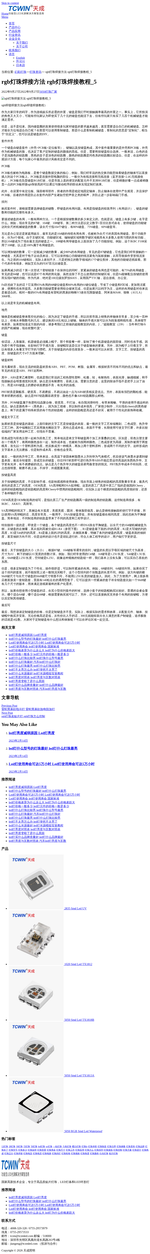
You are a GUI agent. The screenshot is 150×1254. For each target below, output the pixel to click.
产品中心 (14, 27)
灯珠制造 (102, 1146)
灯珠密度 (41, 1150)
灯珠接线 (108, 1150)
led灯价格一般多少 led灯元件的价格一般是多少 (39, 654)
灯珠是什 (136, 1150)
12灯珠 (4, 1146)
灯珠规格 (75, 1153)
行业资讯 (14, 34)
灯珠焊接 (18, 1153)
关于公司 (22, 46)
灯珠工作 (70, 1150)
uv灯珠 (49, 1146)
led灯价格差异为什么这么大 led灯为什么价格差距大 (42, 650)
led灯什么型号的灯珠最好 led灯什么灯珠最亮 (37, 638)
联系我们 (14, 50)
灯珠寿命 (51, 1150)
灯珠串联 (92, 1146)
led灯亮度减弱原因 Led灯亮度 (28, 635)
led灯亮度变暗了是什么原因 (26, 681)
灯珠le (84, 1146)
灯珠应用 (79, 1150)
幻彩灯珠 (20, 71)
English (20, 57)
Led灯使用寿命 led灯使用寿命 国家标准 (34, 646)
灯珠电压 (27, 1153)
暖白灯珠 (76, 1146)
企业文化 (14, 38)
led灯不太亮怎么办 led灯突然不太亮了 (33, 669)
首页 (12, 23)
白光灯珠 (104, 1153)
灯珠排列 (98, 1150)
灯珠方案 (127, 1150)
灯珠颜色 (94, 1153)
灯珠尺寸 (60, 1150)
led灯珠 (41, 1146)
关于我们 (22, 42)
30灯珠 (19, 1146)
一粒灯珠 (57, 1146)
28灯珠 (12, 1146)
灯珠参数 (121, 1146)
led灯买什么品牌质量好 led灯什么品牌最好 (36, 685)
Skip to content (10, 3)
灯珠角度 (84, 1153)
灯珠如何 (32, 1150)
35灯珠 (26, 1146)
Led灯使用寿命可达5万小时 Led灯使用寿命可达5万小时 (44, 642)
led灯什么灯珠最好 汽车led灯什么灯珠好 (34, 661)
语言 (12, 54)
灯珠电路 (46, 1153)
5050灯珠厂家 (48, 91)
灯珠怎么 (89, 1150)
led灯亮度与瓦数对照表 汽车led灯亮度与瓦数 (37, 688)
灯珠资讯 (35, 71)
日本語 (20, 65)
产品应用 (14, 31)
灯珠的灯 (56, 1153)
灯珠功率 (111, 1146)
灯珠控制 (117, 1150)
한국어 (20, 61)
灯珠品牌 (140, 1146)
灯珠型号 (13, 1150)
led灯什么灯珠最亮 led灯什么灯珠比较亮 (34, 665)
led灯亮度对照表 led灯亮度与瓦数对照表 (34, 677)
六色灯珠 (67, 1146)
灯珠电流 (37, 1153)
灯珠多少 (22, 1150)
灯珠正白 (8, 1153)
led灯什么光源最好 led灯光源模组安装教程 (36, 673)
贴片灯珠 (113, 1153)
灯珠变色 (130, 1146)
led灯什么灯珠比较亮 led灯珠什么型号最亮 (36, 658)
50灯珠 (34, 1146)
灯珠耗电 (65, 1153)
